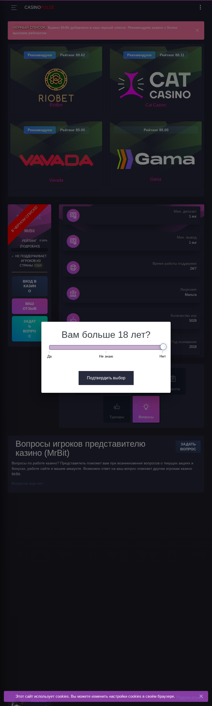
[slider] (163, 347)
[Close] (201, 696)
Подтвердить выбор (106, 378)
